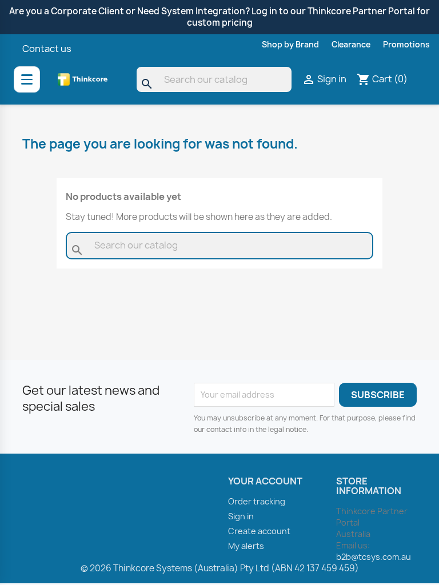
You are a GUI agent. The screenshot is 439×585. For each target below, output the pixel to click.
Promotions (406, 44)
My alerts (246, 545)
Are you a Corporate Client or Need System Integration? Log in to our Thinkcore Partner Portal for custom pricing (219, 17)
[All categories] (27, 79)
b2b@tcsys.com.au (373, 556)
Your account (265, 481)
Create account (259, 531)
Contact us (46, 48)
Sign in (241, 516)
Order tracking (256, 501)
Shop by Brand (290, 44)
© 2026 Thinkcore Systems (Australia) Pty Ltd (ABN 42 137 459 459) (220, 568)
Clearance (351, 44)
